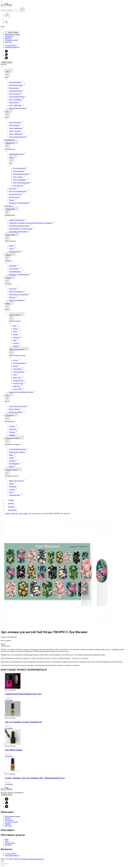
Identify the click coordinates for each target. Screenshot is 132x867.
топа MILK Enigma (13, 750)
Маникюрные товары (12, 34)
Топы (7, 841)
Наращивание (10, 843)
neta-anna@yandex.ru (12, 47)
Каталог (8, 818)
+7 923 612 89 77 (11, 45)
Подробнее (9, 700)
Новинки (8, 38)
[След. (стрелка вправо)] (4, 865)
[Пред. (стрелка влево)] (1, 865)
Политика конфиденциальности (32, 859)
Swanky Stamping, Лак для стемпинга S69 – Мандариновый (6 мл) (35, 778)
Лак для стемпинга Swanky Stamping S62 (23, 722)
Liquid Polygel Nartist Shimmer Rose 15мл (23, 694)
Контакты (8, 42)
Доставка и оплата (11, 40)
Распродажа (9, 36)
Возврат (8, 824)
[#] (22, 9)
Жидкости (8, 845)
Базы (6, 839)
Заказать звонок (7, 62)
